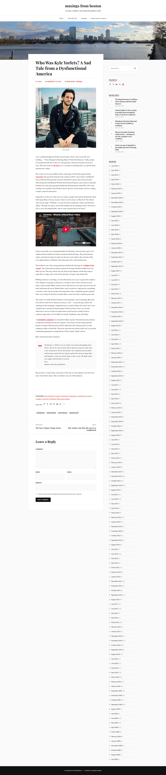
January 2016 (115, 357)
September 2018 (116, 211)
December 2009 (116, 691)
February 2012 (116, 572)
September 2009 (116, 704)
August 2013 (115, 490)
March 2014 (115, 458)
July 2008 (114, 759)
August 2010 (115, 654)
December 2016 (116, 307)
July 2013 (114, 494)
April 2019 (114, 179)
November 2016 (116, 312)
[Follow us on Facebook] (110, 84)
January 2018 (115, 248)
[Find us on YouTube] (123, 84)
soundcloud (81, 396)
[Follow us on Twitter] (113, 84)
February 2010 (116, 682)
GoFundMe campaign (45, 319)
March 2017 (115, 293)
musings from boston (83, 5)
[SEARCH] (135, 68)
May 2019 (114, 175)
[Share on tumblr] (60, 404)
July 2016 (114, 330)
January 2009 (115, 741)
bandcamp (72, 396)
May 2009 (114, 723)
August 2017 (115, 271)
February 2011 (116, 627)
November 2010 (116, 640)
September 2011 (116, 595)
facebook (51, 396)
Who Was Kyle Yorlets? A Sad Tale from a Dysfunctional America (63, 68)
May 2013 (114, 503)
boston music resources (99, 18)
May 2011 (114, 613)
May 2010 (114, 668)
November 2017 (116, 257)
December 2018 (116, 198)
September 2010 (116, 650)
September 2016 (116, 321)
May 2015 (114, 394)
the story (56, 165)
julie (40, 81)
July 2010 (114, 659)
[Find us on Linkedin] (116, 84)
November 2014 (116, 421)
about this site (72, 18)
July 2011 (114, 604)
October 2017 (116, 262)
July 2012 (114, 549)
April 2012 (114, 563)
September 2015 (116, 376)
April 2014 (114, 453)
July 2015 (114, 385)
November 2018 (116, 202)
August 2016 (115, 325)
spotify (89, 396)
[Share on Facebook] (44, 404)
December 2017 (116, 252)
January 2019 (115, 193)
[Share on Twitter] (47, 404)
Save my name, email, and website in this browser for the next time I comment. (60, 494)
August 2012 (115, 545)
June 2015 (114, 389)
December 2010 (116, 636)
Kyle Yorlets (63, 412)
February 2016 (116, 353)
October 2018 (116, 207)
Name (38, 472)
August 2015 (115, 380)
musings (84, 18)
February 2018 (116, 243)
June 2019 (114, 170)
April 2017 (114, 289)
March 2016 (115, 348)
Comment (40, 449)
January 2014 (115, 467)
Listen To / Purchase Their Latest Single (56, 399)
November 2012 (116, 531)
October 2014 (116, 426)
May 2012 (114, 558)
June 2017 (114, 280)
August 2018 (115, 216)
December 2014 (116, 417)
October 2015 (116, 371)
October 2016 (116, 316)
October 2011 (116, 590)
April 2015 (114, 398)
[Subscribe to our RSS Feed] (120, 84)
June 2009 (114, 718)
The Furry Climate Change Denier (48, 428)
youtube (38, 399)
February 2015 (116, 408)
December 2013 (116, 472)
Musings (79, 81)
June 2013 (114, 499)
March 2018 (115, 239)
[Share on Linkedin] (57, 404)
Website (39, 483)
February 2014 (116, 462)
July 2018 (114, 220)
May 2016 (114, 339)
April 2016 (114, 344)
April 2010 (114, 672)
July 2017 (114, 275)
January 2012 (115, 577)
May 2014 (114, 449)
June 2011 (114, 608)
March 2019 (115, 184)
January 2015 (115, 412)
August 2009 (115, 709)
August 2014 (115, 435)
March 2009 (115, 732)
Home (61, 18)
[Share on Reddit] (51, 404)
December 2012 (116, 526)
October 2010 (116, 645)
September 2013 (116, 485)
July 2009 (114, 713)
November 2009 (116, 695)
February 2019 (116, 188)
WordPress (77, 770)
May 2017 (114, 284)
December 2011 (116, 581)
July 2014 (114, 440)
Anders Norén (96, 770)
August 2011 (115, 599)
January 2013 (115, 522)
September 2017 (116, 266)
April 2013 (114, 508)
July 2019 (114, 166)
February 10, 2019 (54, 81)
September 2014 (116, 430)
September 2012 (116, 540)
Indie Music (71, 81)
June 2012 (114, 554)
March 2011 (115, 622)
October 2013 (116, 481)
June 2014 (114, 444)
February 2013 (116, 517)
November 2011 (116, 586)
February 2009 (116, 736)
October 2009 (116, 700)
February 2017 (116, 298)
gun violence (51, 412)
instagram (64, 396)
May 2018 (114, 230)
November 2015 (116, 367)
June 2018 (114, 225)
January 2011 (115, 631)
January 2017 (115, 303)
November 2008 (116, 745)
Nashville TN (74, 412)
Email (70, 472)
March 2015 (115, 403)
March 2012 (115, 567)
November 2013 (116, 476)
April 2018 (114, 234)
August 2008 (115, 755)
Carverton (39, 176)
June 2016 (114, 335)
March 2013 (115, 513)
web (45, 396)
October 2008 (116, 750)
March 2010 (115, 677)
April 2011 (114, 618)
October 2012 (116, 535)
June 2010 (114, 663)
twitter (58, 396)
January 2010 (115, 686)
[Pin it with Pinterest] (54, 404)
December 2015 (116, 362)
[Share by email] (64, 404)
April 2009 (114, 727)
